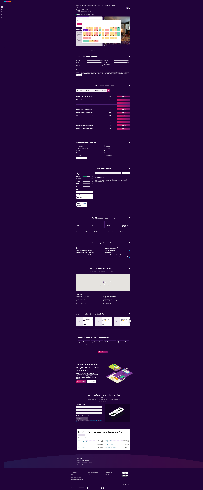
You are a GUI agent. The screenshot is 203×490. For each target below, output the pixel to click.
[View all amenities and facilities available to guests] (129, 142)
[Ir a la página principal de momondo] (7, 1)
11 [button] (94, 30)
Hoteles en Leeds (106, 441)
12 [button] (97, 30)
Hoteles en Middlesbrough (82, 441)
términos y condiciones (93, 420)
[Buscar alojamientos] (1, 7)
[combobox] (90, 407)
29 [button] (87, 37)
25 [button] (94, 35)
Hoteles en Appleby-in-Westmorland (110, 447)
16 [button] (89, 32)
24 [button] (92, 35)
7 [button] (84, 30)
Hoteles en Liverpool (81, 444)
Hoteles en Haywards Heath (108, 444)
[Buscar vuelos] (1, 5)
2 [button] (89, 27)
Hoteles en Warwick (107, 5)
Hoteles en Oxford (107, 446)
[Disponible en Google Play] (125, 473)
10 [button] (92, 30)
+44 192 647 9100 (79, 12)
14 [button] (84, 32)
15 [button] (110, 32)
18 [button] (94, 32)
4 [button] (94, 27)
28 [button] (84, 37)
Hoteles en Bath (80, 443)
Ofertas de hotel (78, 5)
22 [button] (87, 35)
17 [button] (92, 32)
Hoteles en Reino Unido (92, 5)
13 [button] (99, 30)
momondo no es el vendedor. (83, 460)
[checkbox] (81, 204)
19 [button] (97, 32)
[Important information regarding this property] (129, 218)
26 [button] (97, 35)
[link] (103, 352)
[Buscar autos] (1, 9)
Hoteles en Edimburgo (107, 440)
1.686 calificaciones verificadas (89, 14)
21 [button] (84, 35)
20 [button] (99, 32)
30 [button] (89, 37)
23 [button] (89, 35)
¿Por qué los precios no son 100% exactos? (85, 464)
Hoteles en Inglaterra (100, 5)
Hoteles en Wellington (81, 447)
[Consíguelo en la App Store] (125, 476)
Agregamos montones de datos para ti (84, 462)
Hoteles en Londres (81, 440)
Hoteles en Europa (85, 5)
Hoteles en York (80, 446)
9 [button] (89, 30)
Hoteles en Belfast (107, 443)
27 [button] (99, 35)
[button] (2, 1)
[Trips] (1, 14)
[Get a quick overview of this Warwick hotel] (129, 56)
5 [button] (103, 30)
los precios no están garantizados (102, 457)
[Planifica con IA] (1, 11)
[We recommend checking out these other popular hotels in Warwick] (129, 314)
